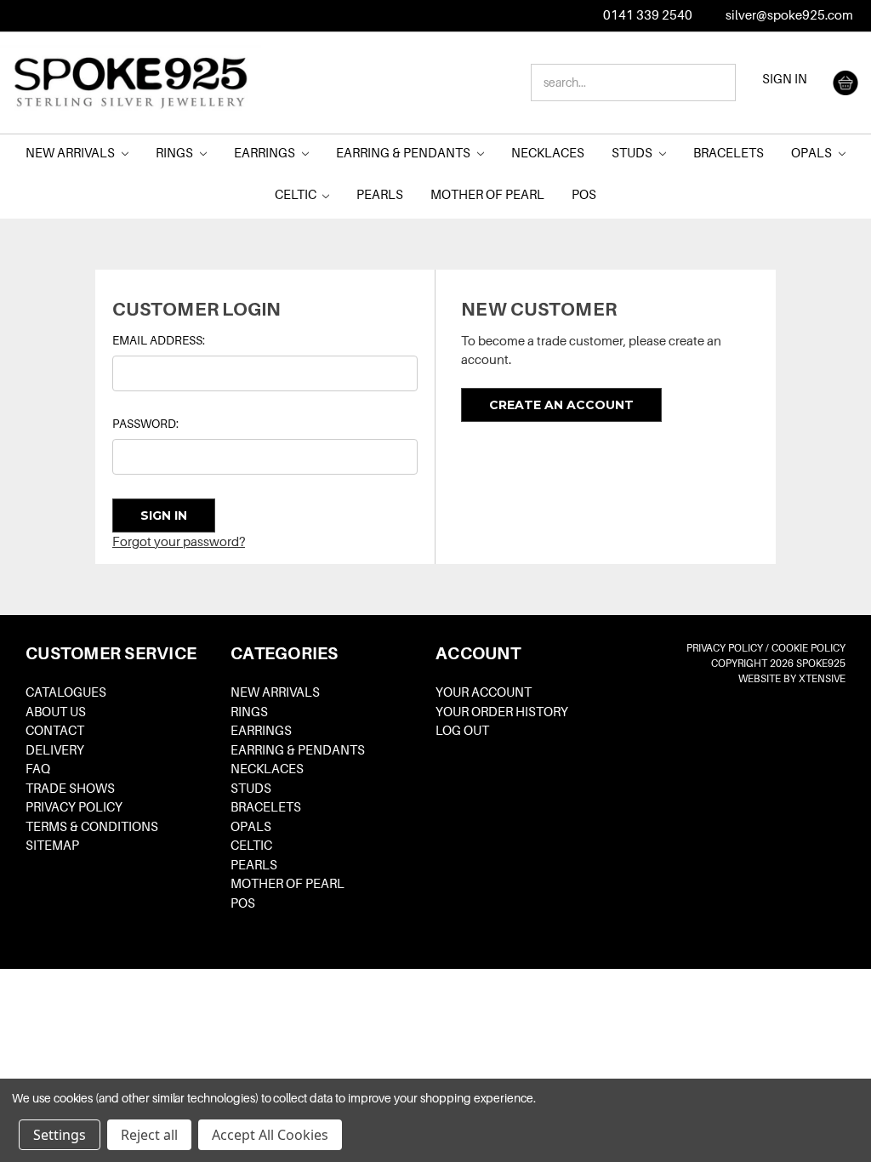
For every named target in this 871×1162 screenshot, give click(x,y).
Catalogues (66, 692)
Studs (633, 153)
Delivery (55, 750)
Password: (145, 423)
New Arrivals (71, 153)
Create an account (561, 405)
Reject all (149, 1134)
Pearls (379, 195)
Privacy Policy (74, 807)
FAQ (38, 769)
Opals (812, 153)
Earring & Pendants (404, 153)
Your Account (484, 692)
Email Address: (158, 340)
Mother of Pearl (487, 195)
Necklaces (547, 153)
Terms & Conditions (92, 827)
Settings (59, 1134)
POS (584, 195)
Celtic (297, 195)
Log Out (462, 731)
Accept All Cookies (270, 1134)
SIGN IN (784, 79)
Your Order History (502, 712)
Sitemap (52, 845)
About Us (56, 712)
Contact (55, 731)
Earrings (266, 153)
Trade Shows (70, 788)
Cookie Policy (808, 648)
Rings (176, 153)
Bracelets (728, 153)
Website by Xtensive (791, 679)
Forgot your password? (178, 542)
